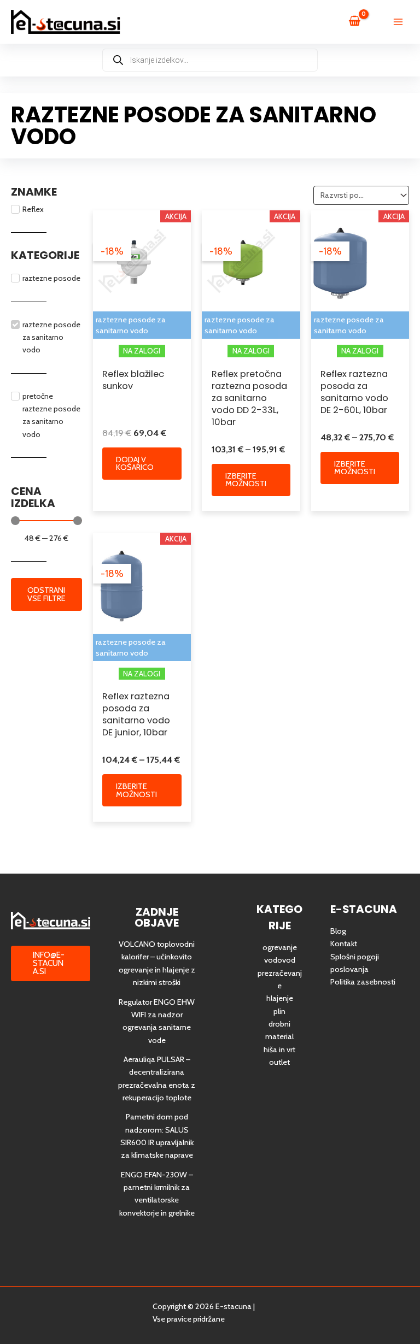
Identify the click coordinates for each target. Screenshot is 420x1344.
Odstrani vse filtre (46, 594)
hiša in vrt (279, 1049)
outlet (279, 1062)
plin (279, 1011)
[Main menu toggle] (398, 22)
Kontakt (343, 943)
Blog (338, 931)
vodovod (279, 960)
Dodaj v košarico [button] (135, 464)
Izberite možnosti (245, 480)
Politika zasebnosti (362, 982)
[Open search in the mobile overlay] (210, 60)
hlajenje (279, 998)
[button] (50, 963)
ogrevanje (279, 947)
